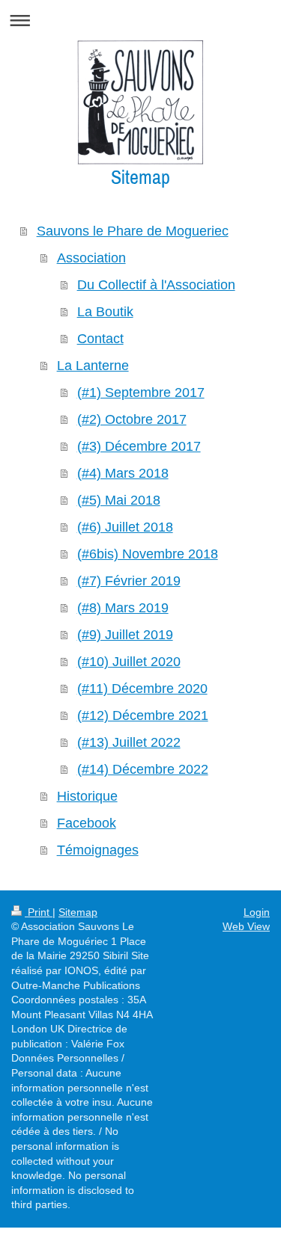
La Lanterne (93, 365)
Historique (87, 796)
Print (38, 912)
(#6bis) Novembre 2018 (147, 554)
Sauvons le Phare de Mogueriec (133, 231)
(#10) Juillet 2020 (129, 661)
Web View (246, 926)
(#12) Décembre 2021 (142, 715)
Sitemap (77, 912)
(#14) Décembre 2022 (142, 769)
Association (91, 257)
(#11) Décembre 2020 (142, 688)
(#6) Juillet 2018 (125, 527)
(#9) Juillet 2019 (125, 634)
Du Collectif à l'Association (156, 284)
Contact (100, 338)
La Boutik (105, 311)
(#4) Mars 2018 (123, 473)
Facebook (86, 823)
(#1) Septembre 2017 (141, 392)
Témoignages (98, 850)
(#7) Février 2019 (129, 580)
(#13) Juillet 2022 (129, 742)
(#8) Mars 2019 (123, 607)
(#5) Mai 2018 (118, 500)
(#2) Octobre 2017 (132, 419)
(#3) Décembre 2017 (139, 446)
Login (257, 912)
